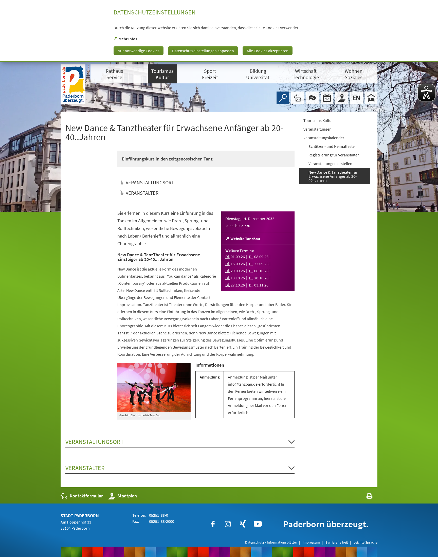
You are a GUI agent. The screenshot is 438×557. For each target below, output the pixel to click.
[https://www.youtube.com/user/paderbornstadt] (258, 524)
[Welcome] (356, 98)
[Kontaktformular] (297, 98)
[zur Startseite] (73, 84)
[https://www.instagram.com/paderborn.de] (228, 524)
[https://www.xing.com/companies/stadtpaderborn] (243, 524)
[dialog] (219, 31)
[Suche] (283, 98)
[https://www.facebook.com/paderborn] (213, 524)
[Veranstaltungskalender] (327, 98)
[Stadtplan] (341, 98)
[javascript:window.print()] (365, 497)
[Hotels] (371, 98)
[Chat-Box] (312, 98)
